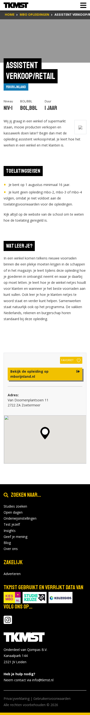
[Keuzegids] (60, 597)
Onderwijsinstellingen (20, 518)
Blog (7, 542)
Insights (10, 530)
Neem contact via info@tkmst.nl (29, 680)
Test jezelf (12, 524)
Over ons (11, 548)
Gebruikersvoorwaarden (52, 698)
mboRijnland (16, 87)
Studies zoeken (15, 506)
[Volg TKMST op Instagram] (8, 622)
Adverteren (12, 573)
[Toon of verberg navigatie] (81, 5)
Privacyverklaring (17, 698)
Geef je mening (15, 536)
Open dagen (13, 512)
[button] (45, 433)
